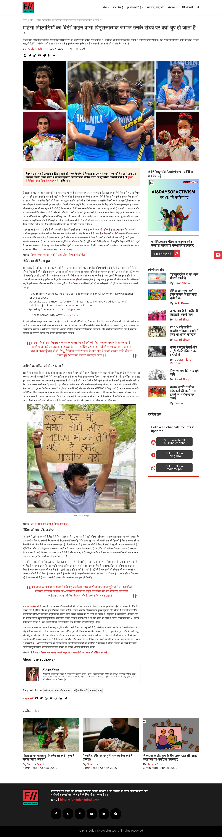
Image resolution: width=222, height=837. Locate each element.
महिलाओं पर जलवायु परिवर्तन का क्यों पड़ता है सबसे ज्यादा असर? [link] (48, 757)
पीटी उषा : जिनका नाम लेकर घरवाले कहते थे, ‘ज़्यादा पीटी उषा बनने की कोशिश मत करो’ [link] (69, 652)
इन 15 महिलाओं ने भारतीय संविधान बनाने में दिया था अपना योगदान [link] (184, 330)
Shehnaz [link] (93, 764)
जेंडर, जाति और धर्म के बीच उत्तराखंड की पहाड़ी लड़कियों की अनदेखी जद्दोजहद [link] (170, 757)
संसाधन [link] (172, 7)
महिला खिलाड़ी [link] (81, 690)
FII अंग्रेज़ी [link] (187, 7)
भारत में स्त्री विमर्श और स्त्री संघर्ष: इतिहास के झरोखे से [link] (183, 350)
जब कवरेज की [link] (32, 606)
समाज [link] (25, 20)
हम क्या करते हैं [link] (134, 7)
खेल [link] (31, 20)
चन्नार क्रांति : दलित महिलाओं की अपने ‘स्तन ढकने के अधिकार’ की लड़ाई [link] (184, 392)
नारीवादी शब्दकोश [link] (155, 7)
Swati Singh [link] (182, 319)
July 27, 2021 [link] (72, 315)
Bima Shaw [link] (182, 283)
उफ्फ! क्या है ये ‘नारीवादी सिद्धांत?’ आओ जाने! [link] (184, 312)
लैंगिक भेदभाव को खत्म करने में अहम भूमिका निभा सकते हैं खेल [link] (58, 254)
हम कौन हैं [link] (118, 7)
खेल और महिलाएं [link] (63, 690)
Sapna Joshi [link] (35, 764)
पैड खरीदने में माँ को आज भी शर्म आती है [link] (184, 276)
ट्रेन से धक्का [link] (82, 279)
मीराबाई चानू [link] (96, 690)
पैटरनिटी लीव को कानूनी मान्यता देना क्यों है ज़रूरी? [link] (107, 757)
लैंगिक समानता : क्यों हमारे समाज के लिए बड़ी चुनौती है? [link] (183, 294)
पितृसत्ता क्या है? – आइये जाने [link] (184, 372)
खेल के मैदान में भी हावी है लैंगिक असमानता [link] (49, 523)
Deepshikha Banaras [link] (180, 361)
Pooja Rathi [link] (35, 48)
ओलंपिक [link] (48, 690)
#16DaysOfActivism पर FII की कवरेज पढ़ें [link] (171, 174)
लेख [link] (105, 7)
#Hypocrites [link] (73, 309)
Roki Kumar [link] (182, 303)
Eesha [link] (178, 403)
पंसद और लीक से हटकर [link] (106, 229)
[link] (218, 255)
